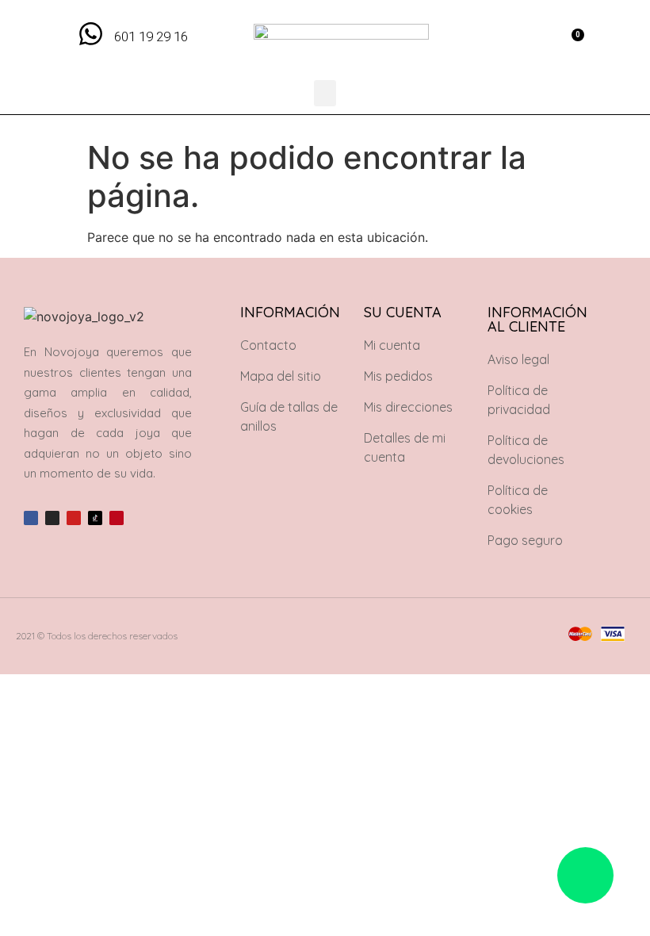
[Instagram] (52, 518)
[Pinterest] (116, 518)
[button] (535, 40)
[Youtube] (74, 518)
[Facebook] (31, 518)
